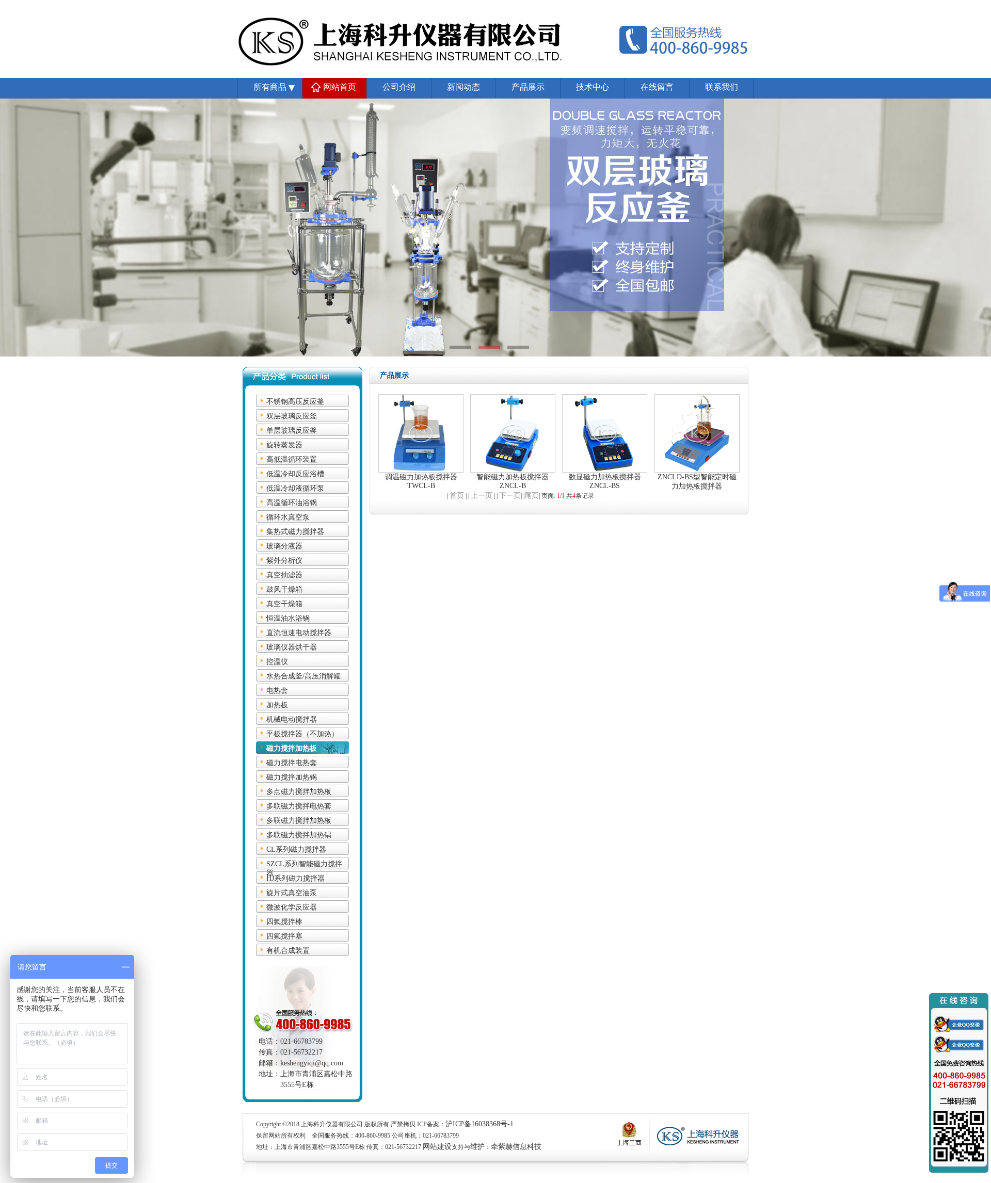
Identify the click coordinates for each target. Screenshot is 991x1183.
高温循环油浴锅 (291, 503)
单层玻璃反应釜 (291, 430)
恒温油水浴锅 (288, 618)
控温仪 (277, 662)
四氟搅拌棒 (284, 922)
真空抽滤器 (284, 575)
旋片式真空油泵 (291, 893)
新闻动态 (463, 87)
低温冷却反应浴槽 (295, 474)
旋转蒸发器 (284, 445)
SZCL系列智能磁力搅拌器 (304, 864)
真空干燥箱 (284, 604)
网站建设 (437, 1146)
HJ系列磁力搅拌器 (295, 878)
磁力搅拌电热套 (291, 763)
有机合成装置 (288, 950)
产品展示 (528, 87)
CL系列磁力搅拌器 (296, 849)
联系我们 (721, 87)
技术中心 (592, 87)
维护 (477, 1146)
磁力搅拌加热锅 (291, 777)
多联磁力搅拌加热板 (298, 820)
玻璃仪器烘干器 (291, 647)
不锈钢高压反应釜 (295, 402)
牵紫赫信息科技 (516, 1146)
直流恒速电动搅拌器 (298, 633)
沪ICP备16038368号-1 (479, 1124)
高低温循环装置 (291, 459)
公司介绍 (398, 87)
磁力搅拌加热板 (291, 748)
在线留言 (657, 87)
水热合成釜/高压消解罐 (303, 676)
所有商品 (269, 87)
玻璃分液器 (284, 546)
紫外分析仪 (284, 560)
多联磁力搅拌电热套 (298, 806)
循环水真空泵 (288, 517)
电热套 (277, 690)
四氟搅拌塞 (284, 936)
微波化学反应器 (291, 907)
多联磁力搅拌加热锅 (298, 835)
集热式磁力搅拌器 (295, 532)
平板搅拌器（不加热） (302, 734)
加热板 (277, 705)
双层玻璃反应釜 (291, 416)
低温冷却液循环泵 (295, 488)
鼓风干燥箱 (284, 589)
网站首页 (339, 87)
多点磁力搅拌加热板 (298, 792)
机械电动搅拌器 (291, 719)
